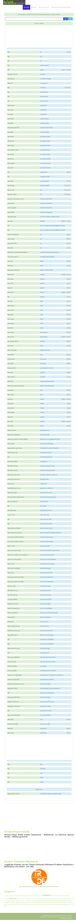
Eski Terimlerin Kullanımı (62, 898)
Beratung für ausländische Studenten (28, 895)
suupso (19, 902)
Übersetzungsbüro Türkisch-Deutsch (49, 886)
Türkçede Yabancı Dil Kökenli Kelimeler (59, 902)
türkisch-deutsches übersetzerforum (40, 902)
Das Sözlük (26, 7)
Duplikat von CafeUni (53, 898)
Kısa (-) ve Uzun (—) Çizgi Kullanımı (25, 900)
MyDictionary (40, 900)
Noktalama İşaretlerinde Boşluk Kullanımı (59, 900)
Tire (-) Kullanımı (31, 902)
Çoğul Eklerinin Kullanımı (51, 904)
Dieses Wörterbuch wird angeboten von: (29, 886)
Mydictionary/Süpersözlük (47, 900)
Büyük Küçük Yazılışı (39, 895)
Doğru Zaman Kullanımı (45, 898)
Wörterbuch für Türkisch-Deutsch (35, 904)
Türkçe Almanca (49, 902)
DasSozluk (12, 898)
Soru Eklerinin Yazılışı (14, 902)
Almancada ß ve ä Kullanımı (9, 895)
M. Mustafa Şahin (35, 900)
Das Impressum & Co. (44, 7)
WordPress (69, 918)
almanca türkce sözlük (18, 895)
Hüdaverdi (68, 898)
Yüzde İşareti (44, 904)
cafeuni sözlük (56, 895)
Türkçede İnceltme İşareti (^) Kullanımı (13, 904)
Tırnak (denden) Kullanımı (24, 904)
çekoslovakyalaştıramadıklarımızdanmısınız (63, 904)
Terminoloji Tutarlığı (24, 902)
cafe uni (52, 895)
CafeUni (47, 895)
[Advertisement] (41, 36)
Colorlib (60, 918)
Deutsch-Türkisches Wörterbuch (26, 898)
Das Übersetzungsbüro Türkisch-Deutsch (61, 7)
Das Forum (34, 7)
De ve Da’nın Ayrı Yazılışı (37, 898)
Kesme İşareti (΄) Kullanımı (13, 900)
